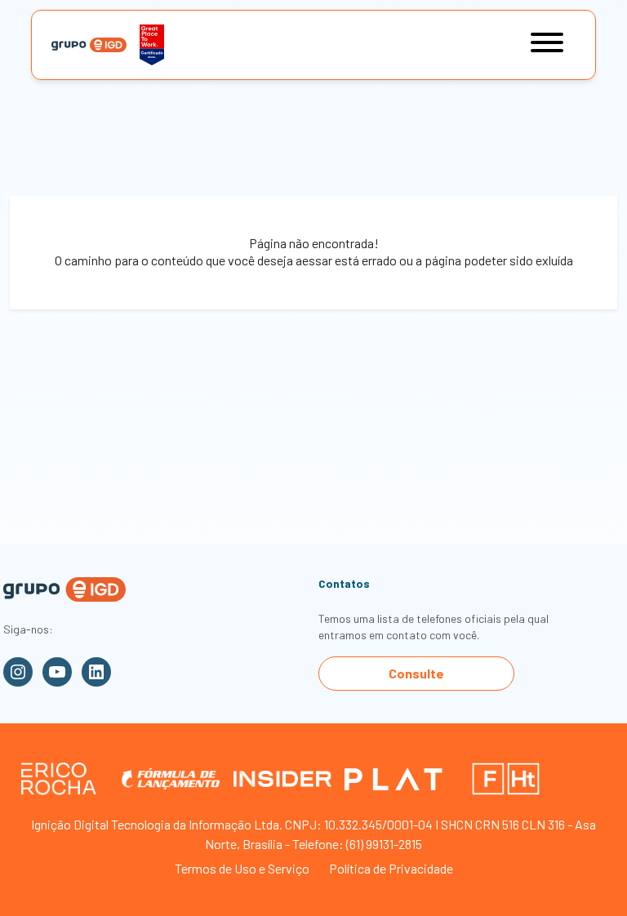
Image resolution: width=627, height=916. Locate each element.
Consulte (416, 673)
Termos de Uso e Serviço (242, 868)
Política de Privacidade (391, 868)
